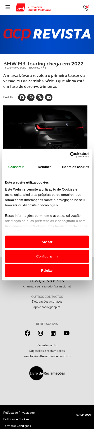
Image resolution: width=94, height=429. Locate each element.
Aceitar (47, 242)
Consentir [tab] (16, 167)
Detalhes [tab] (44, 167)
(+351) (47, 280)
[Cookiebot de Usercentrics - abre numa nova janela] (70, 155)
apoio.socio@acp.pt (47, 307)
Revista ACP (37, 68)
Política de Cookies (16, 419)
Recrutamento (47, 345)
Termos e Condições (17, 426)
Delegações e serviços (47, 301)
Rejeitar (47, 270)
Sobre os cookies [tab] (75, 167)
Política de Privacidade (19, 413)
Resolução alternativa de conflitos (47, 356)
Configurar (44, 256)
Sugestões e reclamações (47, 351)
